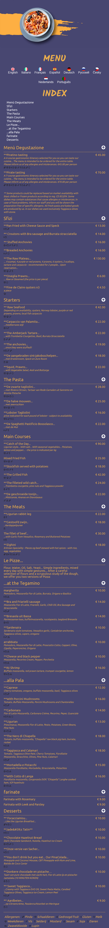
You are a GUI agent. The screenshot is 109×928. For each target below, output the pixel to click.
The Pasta (13, 113)
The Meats (14, 121)
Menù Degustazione (20, 102)
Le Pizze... (13, 124)
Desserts (12, 139)
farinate (12, 136)
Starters (12, 109)
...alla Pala (13, 132)
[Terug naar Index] (103, 147)
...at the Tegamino (19, 128)
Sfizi (9, 106)
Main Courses (16, 117)
